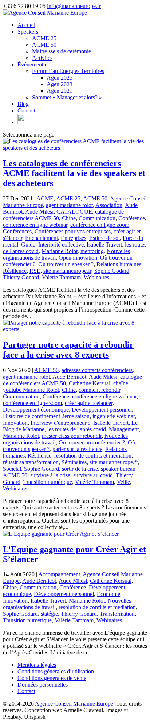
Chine (69, 218)
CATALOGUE (74, 212)
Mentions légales (36, 665)
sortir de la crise (80, 469)
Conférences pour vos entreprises (73, 231)
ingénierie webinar (113, 416)
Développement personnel (102, 409)
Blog (23, 104)
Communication (97, 218)
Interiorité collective (61, 244)
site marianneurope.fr (67, 271)
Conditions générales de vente (51, 678)
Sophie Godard (111, 271)
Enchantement (41, 238)
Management (124, 429)
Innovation (15, 423)
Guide (28, 244)
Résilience (15, 271)
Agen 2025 (59, 77)
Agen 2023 (59, 84)
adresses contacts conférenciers (97, 370)
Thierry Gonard (21, 277)
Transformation (117, 614)
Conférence (131, 218)
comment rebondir (99, 390)
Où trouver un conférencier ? (92, 442)
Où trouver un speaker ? (66, 264)
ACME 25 (44, 38)
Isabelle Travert (104, 244)
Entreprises (73, 238)
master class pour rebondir (72, 436)
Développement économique (36, 409)
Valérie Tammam (61, 277)
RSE (34, 271)
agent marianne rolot (69, 205)
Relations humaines (118, 264)
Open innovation (78, 258)
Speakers (27, 31)
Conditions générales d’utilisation (55, 671)
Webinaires (96, 277)
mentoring (92, 251)
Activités (42, 58)
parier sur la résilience (77, 449)
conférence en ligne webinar (35, 225)
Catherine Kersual (89, 383)
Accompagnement (59, 574)
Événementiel (33, 64)
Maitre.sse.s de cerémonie (61, 51)
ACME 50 (44, 45)
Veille (123, 482)
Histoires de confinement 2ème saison (46, 416)
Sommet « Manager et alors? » (67, 97)
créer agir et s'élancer (88, 403)
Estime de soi (104, 238)
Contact (26, 110)
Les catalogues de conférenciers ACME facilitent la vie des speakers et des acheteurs (74, 173)
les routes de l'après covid (76, 429)
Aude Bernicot (69, 377)
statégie (49, 614)
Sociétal (12, 469)
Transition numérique (47, 482)
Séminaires (74, 462)
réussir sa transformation (31, 462)
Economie (108, 594)
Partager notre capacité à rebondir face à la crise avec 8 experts (68, 349)
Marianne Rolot (60, 251)
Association (108, 205)
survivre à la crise (50, 475)
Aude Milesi (39, 212)
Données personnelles (42, 684)
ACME (45, 198)
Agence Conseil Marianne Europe (74, 703)
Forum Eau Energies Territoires (68, 71)
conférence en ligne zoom (99, 225)
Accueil (26, 25)
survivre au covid (93, 475)
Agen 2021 (59, 91)
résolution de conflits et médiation (92, 455)
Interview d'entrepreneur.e (60, 423)
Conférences (17, 231)
